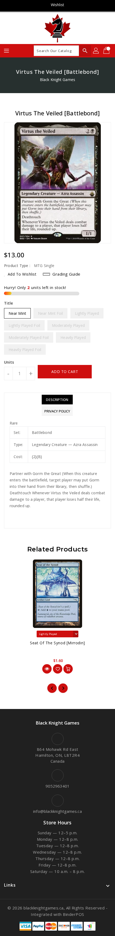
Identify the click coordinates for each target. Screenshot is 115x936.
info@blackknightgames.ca (57, 811)
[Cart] (107, 50)
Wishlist (57, 4)
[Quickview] (47, 669)
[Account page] (96, 50)
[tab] (57, 399)
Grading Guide (66, 274)
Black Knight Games (57, 79)
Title (8, 303)
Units (9, 362)
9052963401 (57, 786)
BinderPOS (73, 914)
